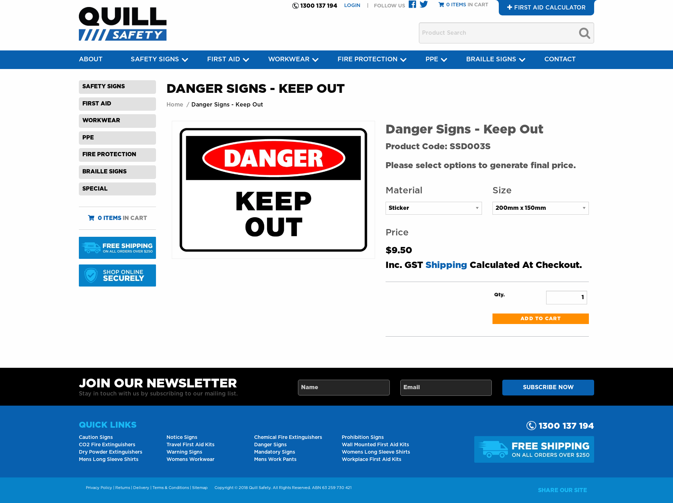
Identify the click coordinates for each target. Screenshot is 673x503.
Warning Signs (184, 452)
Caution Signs (96, 437)
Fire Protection (367, 59)
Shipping (446, 265)
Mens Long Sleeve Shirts (108, 459)
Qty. (499, 294)
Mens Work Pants (275, 459)
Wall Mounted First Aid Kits (375, 444)
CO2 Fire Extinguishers (107, 444)
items (109, 218)
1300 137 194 (318, 6)
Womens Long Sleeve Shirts (376, 452)
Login (353, 5)
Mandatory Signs (274, 452)
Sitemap (200, 488)
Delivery (141, 488)
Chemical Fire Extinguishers (288, 437)
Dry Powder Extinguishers (110, 452)
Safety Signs (155, 59)
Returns (122, 488)
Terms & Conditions (170, 488)
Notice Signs (181, 437)
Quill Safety (260, 488)
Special (95, 189)
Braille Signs (491, 59)
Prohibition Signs (363, 437)
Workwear (289, 59)
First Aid (223, 59)
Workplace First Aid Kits (371, 459)
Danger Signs (270, 444)
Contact (560, 59)
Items (456, 4)
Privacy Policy (99, 488)
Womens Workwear (190, 459)
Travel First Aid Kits (190, 444)
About (91, 59)
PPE (432, 59)
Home (174, 105)
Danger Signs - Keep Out (227, 105)
